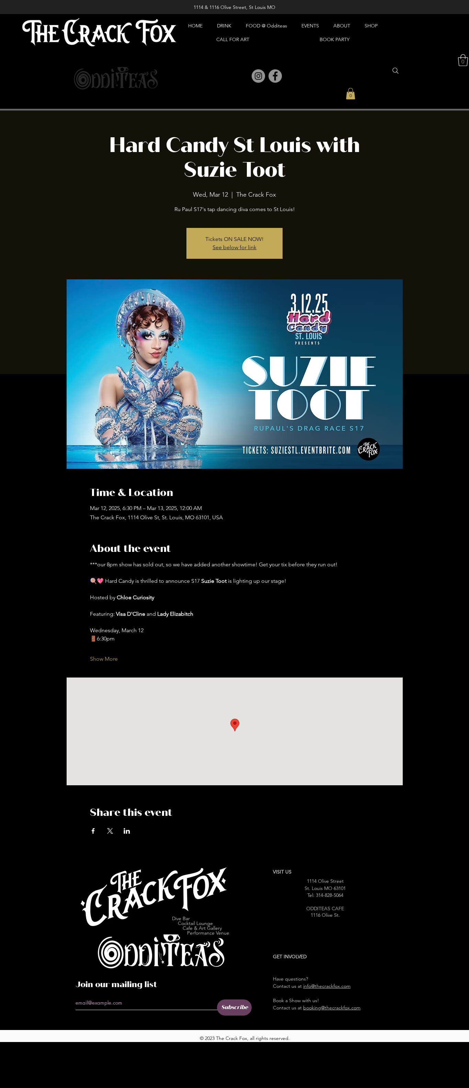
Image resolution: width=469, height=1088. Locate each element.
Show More (104, 659)
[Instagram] (258, 76)
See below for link (234, 247)
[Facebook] (275, 76)
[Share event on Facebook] (93, 831)
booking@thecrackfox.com (332, 1008)
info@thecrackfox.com (327, 986)
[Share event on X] (110, 831)
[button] (350, 93)
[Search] (395, 70)
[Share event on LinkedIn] (127, 831)
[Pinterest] (243, 76)
